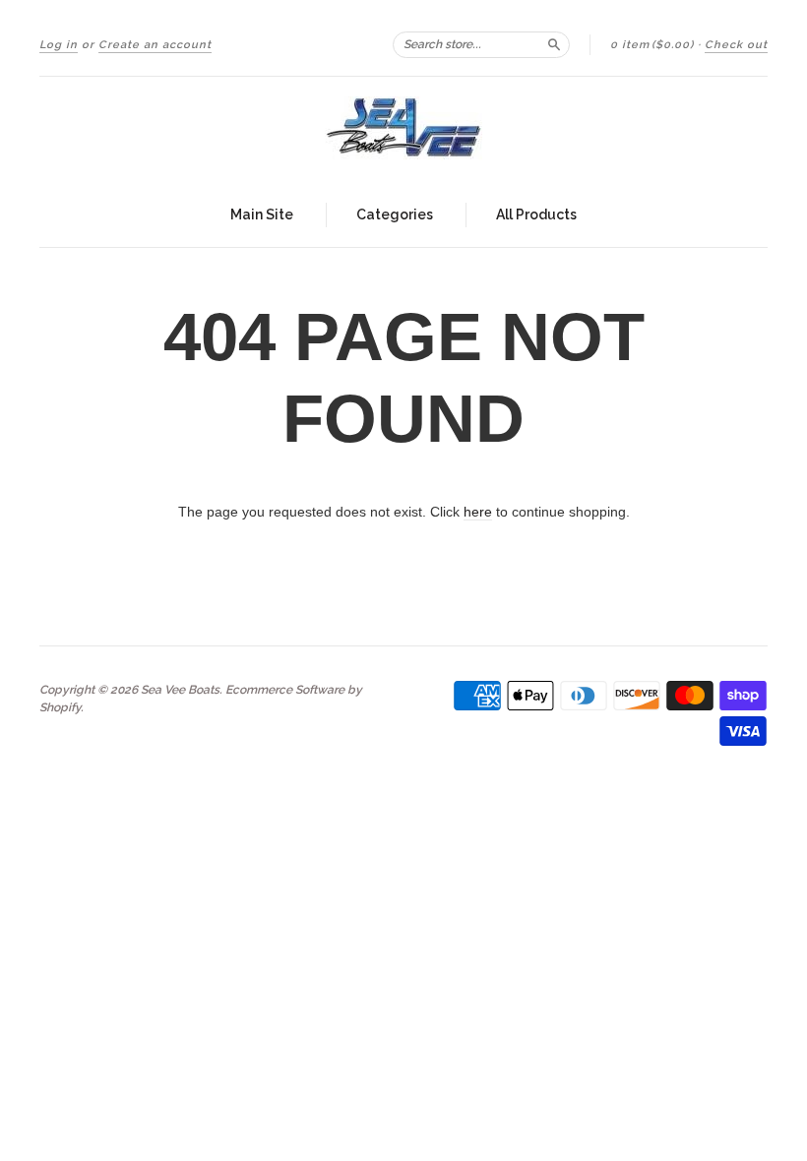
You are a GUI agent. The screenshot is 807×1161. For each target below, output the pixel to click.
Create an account (155, 44)
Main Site (261, 214)
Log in (58, 44)
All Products (536, 214)
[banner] (403, 129)
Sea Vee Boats (180, 690)
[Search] (554, 44)
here (478, 511)
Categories (394, 214)
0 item (652, 44)
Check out (736, 44)
